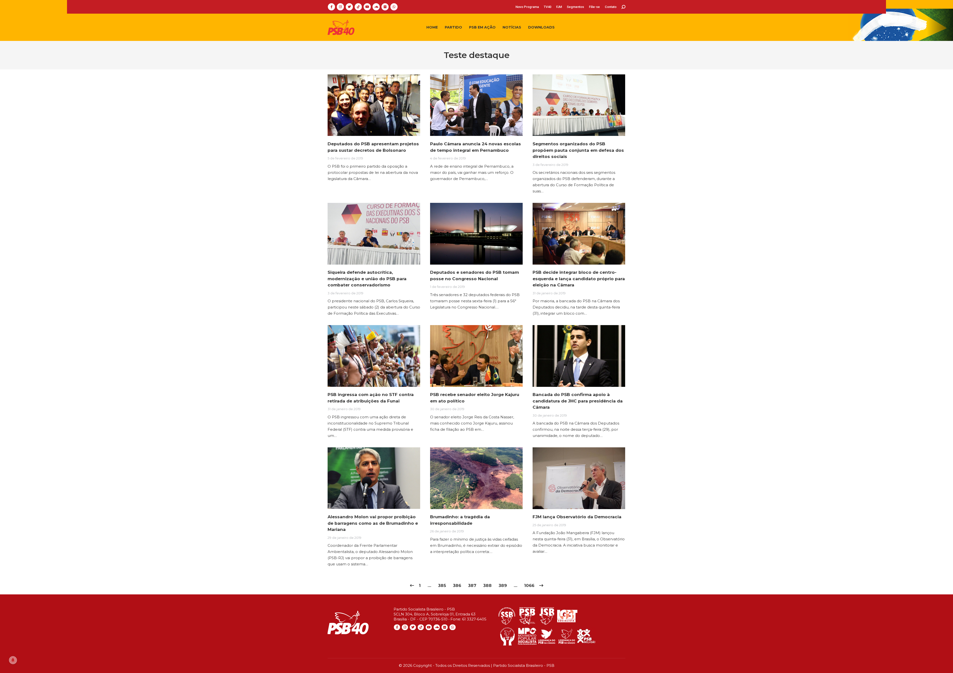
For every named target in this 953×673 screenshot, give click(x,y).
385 (442, 585)
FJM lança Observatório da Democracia (577, 516)
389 (503, 585)
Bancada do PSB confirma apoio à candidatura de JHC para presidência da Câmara (578, 401)
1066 (529, 585)
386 (457, 585)
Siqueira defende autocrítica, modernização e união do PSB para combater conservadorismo (367, 278)
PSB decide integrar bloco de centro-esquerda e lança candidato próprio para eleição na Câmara (579, 278)
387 (472, 585)
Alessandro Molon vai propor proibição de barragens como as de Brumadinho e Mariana (373, 523)
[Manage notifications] (13, 660)
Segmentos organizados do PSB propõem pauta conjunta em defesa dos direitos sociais (578, 150)
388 (487, 585)
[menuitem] (527, 6)
